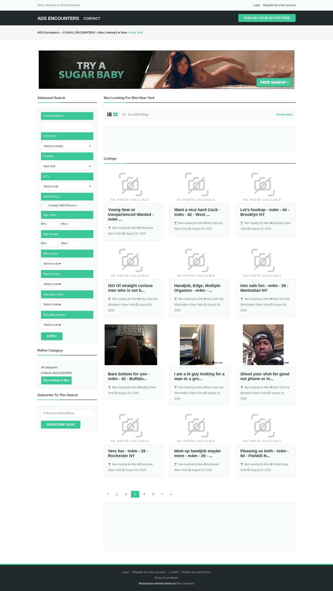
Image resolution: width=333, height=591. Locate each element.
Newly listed (284, 114)
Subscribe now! (61, 424)
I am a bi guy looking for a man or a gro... (199, 376)
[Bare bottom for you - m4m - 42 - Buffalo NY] (133, 344)
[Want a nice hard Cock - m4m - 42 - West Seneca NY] (199, 186)
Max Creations (185, 583)
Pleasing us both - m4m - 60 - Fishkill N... (264, 453)
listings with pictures (62, 205)
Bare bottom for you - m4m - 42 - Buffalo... (129, 376)
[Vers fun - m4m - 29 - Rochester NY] (133, 427)
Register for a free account (279, 5)
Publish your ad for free (267, 18)
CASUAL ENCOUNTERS (56, 373)
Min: (43, 223)
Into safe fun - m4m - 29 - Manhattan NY (264, 288)
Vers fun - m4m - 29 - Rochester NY (128, 453)
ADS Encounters (58, 18)
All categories (49, 367)
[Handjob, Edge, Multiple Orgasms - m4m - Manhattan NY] (199, 262)
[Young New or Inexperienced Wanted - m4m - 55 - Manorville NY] (133, 186)
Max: (64, 223)
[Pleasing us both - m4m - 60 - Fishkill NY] (265, 427)
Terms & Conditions (166, 577)
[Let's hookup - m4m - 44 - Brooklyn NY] (265, 186)
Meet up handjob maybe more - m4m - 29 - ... (197, 453)
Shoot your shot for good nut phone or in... (264, 376)
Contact (92, 18)
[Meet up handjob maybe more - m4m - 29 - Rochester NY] (199, 427)
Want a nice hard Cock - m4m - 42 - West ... (197, 212)
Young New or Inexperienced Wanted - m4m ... (131, 214)
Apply (52, 336)
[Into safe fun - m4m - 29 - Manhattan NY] (265, 262)
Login (256, 5)
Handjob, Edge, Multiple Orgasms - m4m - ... (197, 288)
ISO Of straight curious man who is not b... (130, 288)
